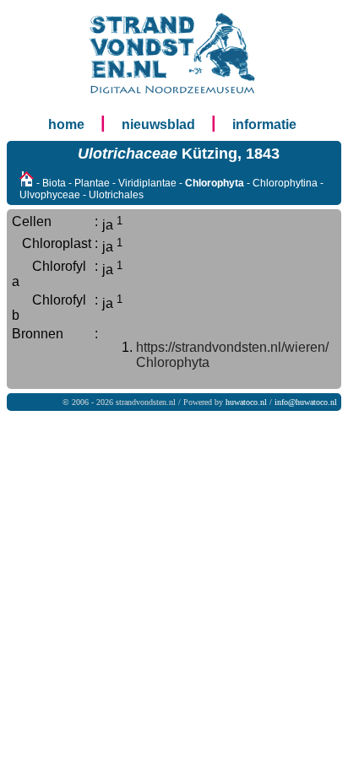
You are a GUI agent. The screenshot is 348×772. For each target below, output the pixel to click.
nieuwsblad (158, 124)
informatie (264, 124)
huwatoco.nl (246, 402)
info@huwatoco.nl (306, 402)
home (66, 124)
